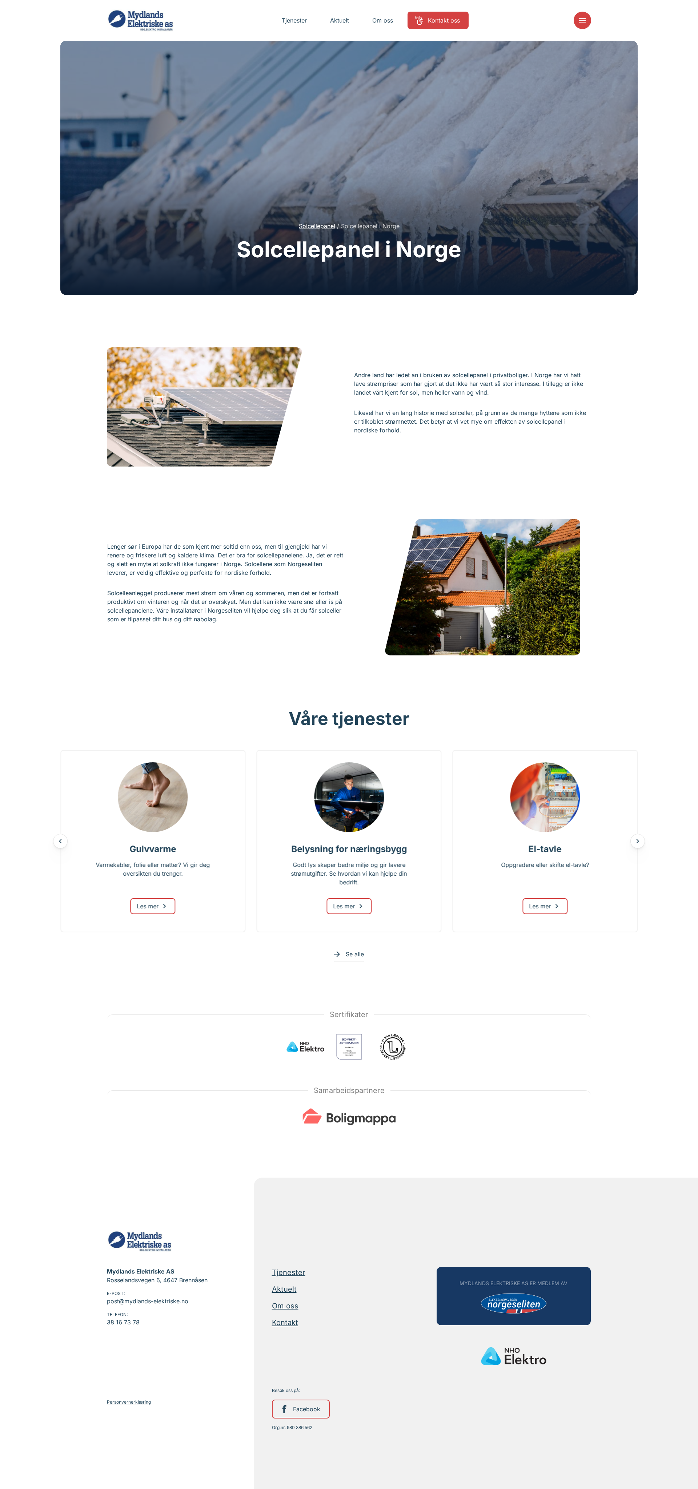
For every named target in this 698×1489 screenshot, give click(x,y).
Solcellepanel (317, 226)
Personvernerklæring (129, 1402)
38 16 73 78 (123, 1322)
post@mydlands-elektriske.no (147, 1301)
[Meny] (582, 20)
